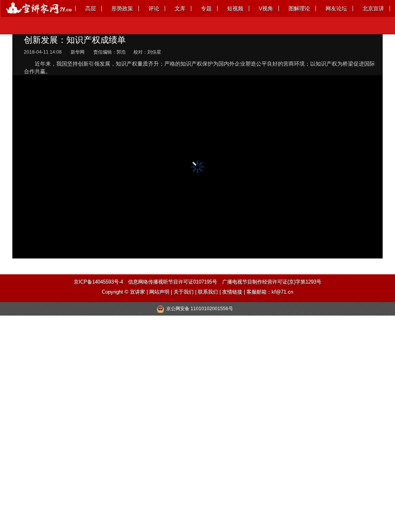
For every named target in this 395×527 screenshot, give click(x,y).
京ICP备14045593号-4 (98, 282)
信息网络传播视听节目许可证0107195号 (172, 282)
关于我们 (184, 292)
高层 (90, 8)
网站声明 (159, 292)
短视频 (235, 8)
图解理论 (299, 8)
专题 (206, 8)
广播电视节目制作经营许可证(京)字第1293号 (271, 282)
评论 (154, 8)
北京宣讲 (373, 8)
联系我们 (208, 292)
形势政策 (122, 8)
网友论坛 (336, 8)
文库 (180, 8)
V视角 (266, 8)
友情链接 (232, 292)
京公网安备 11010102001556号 (199, 308)
